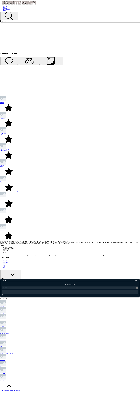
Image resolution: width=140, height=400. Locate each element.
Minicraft (4, 10)
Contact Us (6, 390)
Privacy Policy (12, 390)
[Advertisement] (33, 73)
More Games (40, 64)
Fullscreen (60, 64)
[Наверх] (8, 389)
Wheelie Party (5, 6)
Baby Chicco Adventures (7, 259)
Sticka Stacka (5, 260)
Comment (18, 64)
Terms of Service (18, 390)
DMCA (9, 390)
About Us (2, 390)
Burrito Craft (5, 8)
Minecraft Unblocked (6, 9)
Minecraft (4, 7)
